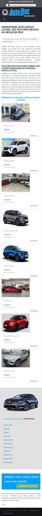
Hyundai (8, 440)
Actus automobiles (8, 513)
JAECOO (8, 444)
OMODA (8, 455)
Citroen (8, 425)
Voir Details (33, 135)
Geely (7, 436)
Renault (8, 462)
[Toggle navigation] (4, 19)
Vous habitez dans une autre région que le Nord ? (22, 5)
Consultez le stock (27, 486)
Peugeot (8, 459)
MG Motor (8, 447)
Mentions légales (34, 510)
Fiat (6, 432)
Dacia (7, 429)
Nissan (7, 451)
